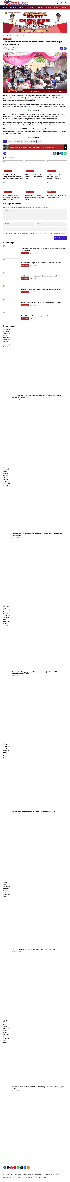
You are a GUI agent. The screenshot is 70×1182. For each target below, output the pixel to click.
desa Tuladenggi (15, 141)
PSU (40, 141)
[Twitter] (58, 153)
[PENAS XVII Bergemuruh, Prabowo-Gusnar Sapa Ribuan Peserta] (13, 187)
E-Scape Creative (40, 1177)
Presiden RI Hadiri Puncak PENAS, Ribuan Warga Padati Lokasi (34, 197)
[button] (58, 3)
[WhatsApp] (65, 153)
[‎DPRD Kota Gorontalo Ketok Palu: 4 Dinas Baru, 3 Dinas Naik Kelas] (7, 950)
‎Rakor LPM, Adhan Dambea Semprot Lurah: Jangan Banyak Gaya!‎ (33, 811)
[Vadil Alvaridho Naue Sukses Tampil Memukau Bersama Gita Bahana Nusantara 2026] (13, 166)
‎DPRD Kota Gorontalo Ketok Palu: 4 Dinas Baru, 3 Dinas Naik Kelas (33, 949)
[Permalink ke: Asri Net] (5, 48)
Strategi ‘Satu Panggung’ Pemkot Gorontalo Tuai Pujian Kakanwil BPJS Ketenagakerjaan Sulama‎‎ (35, 673)
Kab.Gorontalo (7, 38)
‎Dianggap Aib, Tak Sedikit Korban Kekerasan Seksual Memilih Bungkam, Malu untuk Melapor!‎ (37, 534)
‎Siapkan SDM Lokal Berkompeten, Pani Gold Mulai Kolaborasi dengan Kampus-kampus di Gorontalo (38, 396)
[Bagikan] (65, 48)
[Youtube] (14, 1167)
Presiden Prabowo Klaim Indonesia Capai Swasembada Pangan (55, 176)
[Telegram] (61, 153)
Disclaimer (38, 1174)
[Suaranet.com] (21, 3)
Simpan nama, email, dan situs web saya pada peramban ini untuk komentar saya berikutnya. (36, 233)
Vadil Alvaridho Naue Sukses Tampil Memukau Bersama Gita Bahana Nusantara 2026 (13, 176)
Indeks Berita (7, 1174)
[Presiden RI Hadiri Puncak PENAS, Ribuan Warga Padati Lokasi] (35, 187)
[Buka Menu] (62, 3)
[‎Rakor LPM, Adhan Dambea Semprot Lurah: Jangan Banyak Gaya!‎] (7, 812)
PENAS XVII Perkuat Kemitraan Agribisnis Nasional (56, 196)
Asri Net (9, 47)
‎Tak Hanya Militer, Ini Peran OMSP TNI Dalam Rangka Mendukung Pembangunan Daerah (38, 1088)
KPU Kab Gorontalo (29, 141)
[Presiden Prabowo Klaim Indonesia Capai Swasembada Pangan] (57, 166)
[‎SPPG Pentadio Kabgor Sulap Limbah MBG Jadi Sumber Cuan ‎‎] (35, 166)
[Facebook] (54, 153)
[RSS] (28, 1167)
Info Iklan (17, 1174)
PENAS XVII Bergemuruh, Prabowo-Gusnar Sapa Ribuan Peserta (11, 197)
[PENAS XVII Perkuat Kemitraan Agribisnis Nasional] (57, 187)
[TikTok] (21, 1167)
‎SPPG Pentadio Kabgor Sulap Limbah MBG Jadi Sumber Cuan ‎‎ (34, 176)
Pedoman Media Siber (52, 1174)
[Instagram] (11, 1167)
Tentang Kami (28, 1174)
